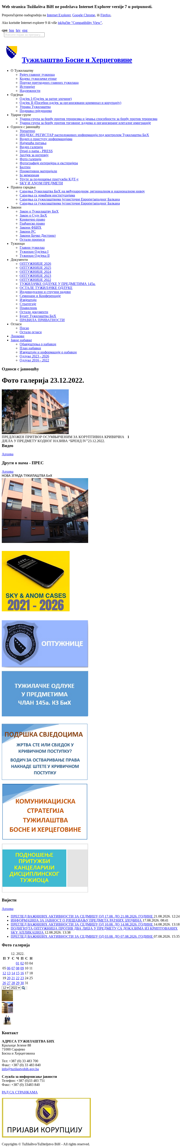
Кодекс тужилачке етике (38, 78)
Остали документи (34, 312)
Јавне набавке (21, 340)
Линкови (17, 336)
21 (13, 978)
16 (22, 973)
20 (8, 978)
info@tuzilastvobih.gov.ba (20, 1069)
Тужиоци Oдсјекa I (34, 251)
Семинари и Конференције (40, 296)
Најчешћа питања (33, 143)
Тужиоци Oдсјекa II (35, 255)
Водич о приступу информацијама (46, 139)
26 (4, 983)
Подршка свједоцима (36, 111)
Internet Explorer (59, 15)
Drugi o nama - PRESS (36, 151)
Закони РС (28, 231)
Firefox (105, 15)
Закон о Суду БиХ (33, 215)
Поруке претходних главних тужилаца (49, 82)
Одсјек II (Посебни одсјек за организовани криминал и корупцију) (70, 103)
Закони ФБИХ (31, 227)
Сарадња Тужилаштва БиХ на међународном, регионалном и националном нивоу (82, 191)
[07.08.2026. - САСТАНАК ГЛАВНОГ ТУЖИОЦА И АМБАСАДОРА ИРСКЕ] (7, 1024)
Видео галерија (31, 147)
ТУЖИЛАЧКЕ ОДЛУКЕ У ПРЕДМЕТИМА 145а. (58, 284)
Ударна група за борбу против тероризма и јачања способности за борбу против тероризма (88, 119)
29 (17, 983)
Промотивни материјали (38, 171)
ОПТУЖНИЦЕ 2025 (35, 268)
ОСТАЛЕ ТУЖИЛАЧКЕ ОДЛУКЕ (46, 288)
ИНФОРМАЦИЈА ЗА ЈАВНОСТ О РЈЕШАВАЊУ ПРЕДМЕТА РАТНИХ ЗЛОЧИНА (77, 920)
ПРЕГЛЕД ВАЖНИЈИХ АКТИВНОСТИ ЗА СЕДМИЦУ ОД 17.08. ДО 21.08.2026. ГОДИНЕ (82, 916)
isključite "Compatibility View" (80, 23)
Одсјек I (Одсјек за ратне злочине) (46, 99)
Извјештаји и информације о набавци (48, 352)
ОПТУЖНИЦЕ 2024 (35, 272)
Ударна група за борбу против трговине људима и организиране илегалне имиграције (85, 123)
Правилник (28, 308)
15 (17, 973)
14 (13, 973)
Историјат (27, 87)
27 (8, 983)
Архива (7, 454)
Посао (24, 328)
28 (13, 983)
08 (17, 968)
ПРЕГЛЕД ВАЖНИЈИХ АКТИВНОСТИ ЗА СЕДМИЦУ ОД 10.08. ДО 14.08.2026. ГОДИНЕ (82, 924)
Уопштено (27, 131)
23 (22, 978)
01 (17, 963)
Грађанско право (32, 223)
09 (22, 968)
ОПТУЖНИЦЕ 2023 (35, 276)
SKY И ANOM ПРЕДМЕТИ (41, 183)
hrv (18, 30)
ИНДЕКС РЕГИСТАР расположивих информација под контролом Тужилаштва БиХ (84, 135)
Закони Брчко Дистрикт (38, 235)
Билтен (25, 167)
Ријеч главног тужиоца (37, 74)
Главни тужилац (32, 247)
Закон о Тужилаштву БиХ (39, 211)
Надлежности (30, 91)
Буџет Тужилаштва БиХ (38, 316)
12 (4, 973)
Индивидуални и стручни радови (45, 292)
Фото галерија (30, 159)
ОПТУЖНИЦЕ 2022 (35, 280)
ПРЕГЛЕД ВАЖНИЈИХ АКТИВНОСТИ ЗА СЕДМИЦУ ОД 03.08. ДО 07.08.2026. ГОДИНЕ (82, 936)
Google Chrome (83, 15)
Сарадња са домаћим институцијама (47, 195)
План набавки (30, 348)
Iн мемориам (29, 175)
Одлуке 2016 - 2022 (34, 360)
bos (11, 30)
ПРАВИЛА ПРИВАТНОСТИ (42, 320)
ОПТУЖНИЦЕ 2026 (35, 264)
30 (22, 983)
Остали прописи (32, 239)
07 (13, 968)
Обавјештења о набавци (38, 344)
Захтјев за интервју (34, 155)
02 (22, 963)
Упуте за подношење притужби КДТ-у (49, 179)
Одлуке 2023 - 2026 (34, 356)
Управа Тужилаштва (35, 107)
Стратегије (28, 304)
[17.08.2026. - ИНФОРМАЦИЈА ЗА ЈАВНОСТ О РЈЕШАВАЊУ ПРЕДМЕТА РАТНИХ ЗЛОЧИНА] (7, 1000)
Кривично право (32, 219)
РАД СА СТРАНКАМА (20, 1092)
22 (17, 978)
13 (8, 973)
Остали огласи (31, 332)
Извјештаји (28, 300)
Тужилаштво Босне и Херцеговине (77, 60)
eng (24, 30)
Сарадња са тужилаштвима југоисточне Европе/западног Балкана (70, 199)
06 (8, 968)
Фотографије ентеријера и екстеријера (49, 163)
